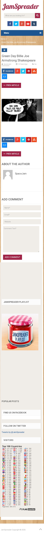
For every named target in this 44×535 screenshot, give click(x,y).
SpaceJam (7, 64)
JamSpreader (6, 530)
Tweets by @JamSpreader (13, 432)
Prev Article (12, 85)
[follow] (20, 350)
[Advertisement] (23, 95)
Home (3, 39)
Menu (6, 33)
